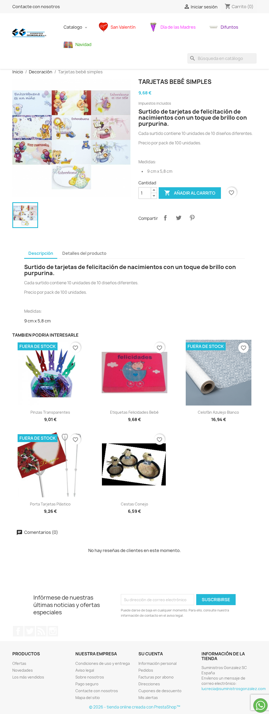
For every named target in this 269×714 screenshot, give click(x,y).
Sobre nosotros (89, 677)
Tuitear (178, 217)
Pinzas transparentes (50, 412)
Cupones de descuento (160, 690)
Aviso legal (84, 670)
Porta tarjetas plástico (50, 504)
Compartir (165, 217)
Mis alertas (148, 697)
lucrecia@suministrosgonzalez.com (233, 688)
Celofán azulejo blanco (218, 412)
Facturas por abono (156, 677)
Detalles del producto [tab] (84, 253)
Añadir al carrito (189, 193)
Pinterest (192, 217)
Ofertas (19, 663)
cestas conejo (134, 504)
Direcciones (149, 683)
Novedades (22, 670)
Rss (41, 631)
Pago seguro (87, 683)
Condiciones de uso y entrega (102, 663)
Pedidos (145, 670)
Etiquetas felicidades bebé (134, 412)
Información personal (157, 663)
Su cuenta (150, 654)
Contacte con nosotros (36, 6)
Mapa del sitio (87, 697)
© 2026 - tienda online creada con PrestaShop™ (134, 707)
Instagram (53, 631)
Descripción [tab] (40, 253)
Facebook (18, 631)
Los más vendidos (28, 677)
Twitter (29, 631)
